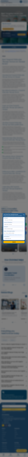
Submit (14, 242)
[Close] (24, 215)
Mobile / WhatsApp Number (9, 231)
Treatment (6, 226)
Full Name (6, 218)
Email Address (7, 236)
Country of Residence (8, 222)
